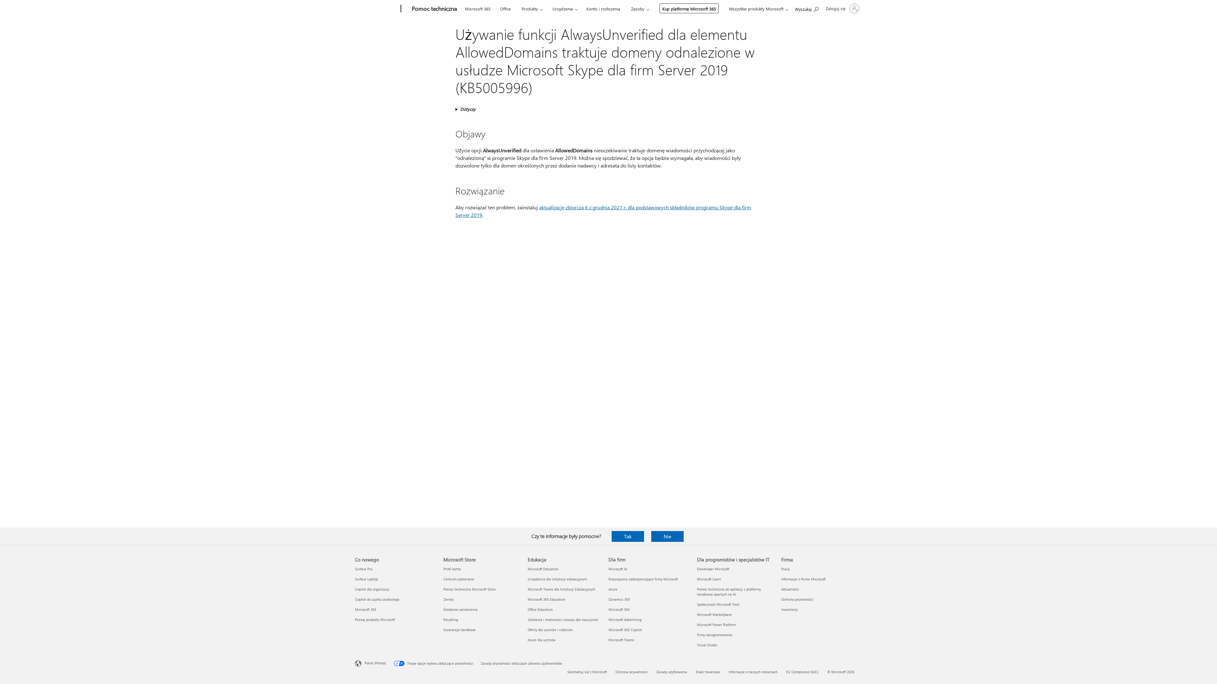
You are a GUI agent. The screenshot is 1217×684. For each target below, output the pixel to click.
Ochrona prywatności (797, 599)
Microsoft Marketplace (714, 614)
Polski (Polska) (375, 663)
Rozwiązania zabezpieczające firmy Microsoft (643, 579)
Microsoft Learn (709, 579)
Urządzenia (562, 8)
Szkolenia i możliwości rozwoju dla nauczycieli (563, 619)
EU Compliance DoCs (802, 671)
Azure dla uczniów (542, 639)
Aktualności (790, 589)
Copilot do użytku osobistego (377, 599)
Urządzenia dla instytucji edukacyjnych (557, 579)
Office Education (540, 609)
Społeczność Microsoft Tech (718, 604)
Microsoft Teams (621, 639)
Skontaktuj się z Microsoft (587, 671)
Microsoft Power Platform (716, 624)
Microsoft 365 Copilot (625, 629)
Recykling (450, 619)
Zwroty (448, 599)
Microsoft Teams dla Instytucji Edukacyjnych (561, 589)
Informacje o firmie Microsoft (803, 579)
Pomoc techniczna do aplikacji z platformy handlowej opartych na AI (729, 592)
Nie (667, 536)
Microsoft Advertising (624, 619)
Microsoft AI (617, 569)
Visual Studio (707, 645)
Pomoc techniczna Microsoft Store (469, 589)
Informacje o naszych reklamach (753, 671)
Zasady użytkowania (671, 671)
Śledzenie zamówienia (460, 609)
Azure (612, 589)
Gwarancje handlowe (459, 629)
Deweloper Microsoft (713, 569)
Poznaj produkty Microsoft (375, 619)
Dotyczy (468, 109)
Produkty (530, 8)
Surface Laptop (366, 579)
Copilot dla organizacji (372, 589)
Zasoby (637, 8)
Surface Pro (363, 569)
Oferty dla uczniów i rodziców (550, 629)
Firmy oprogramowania (714, 634)
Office (505, 8)
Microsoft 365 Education (546, 599)
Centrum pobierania (458, 579)
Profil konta (452, 569)
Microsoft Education (543, 569)
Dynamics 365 (619, 599)
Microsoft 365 (478, 8)
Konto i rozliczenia (603, 8)
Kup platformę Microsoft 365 (689, 8)
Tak (628, 536)
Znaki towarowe (708, 671)
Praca (785, 569)
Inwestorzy (789, 609)
